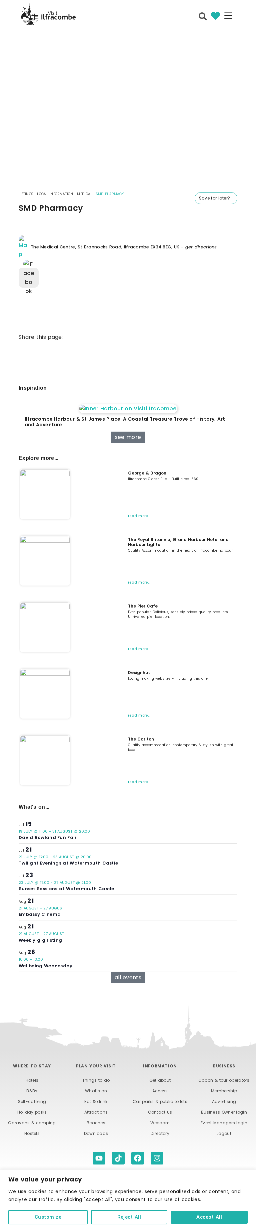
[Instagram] (157, 1158)
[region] (128, 1199)
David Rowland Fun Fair (48, 837)
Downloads (96, 1133)
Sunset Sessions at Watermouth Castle (66, 889)
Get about (160, 1080)
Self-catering (32, 1101)
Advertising (224, 1101)
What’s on (96, 1091)
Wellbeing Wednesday (46, 966)
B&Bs (31, 1091)
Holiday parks (32, 1112)
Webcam (160, 1123)
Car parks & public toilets (160, 1101)
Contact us (160, 1112)
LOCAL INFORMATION (55, 194)
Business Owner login (224, 1112)
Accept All (209, 1217)
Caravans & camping (32, 1123)
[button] (228, 16)
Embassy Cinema (40, 914)
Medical (84, 194)
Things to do (96, 1080)
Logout (224, 1133)
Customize (48, 1217)
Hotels (32, 1080)
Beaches (96, 1123)
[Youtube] (99, 1158)
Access (160, 1091)
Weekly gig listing (40, 940)
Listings (26, 194)
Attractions (96, 1112)
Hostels (32, 1133)
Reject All (129, 1217)
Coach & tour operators (224, 1080)
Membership (224, 1091)
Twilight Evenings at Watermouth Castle (68, 863)
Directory (160, 1133)
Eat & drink (95, 1101)
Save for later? (215, 198)
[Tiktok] (118, 1158)
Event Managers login (224, 1123)
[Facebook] (137, 1158)
